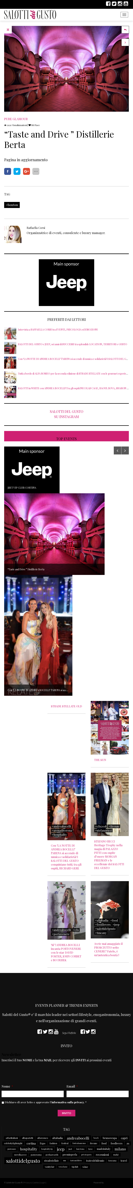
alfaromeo (42, 1137)
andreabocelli (78, 1138)
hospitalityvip (47, 1149)
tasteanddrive (76, 1160)
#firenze (114, 826)
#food (114, 920)
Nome (7, 1086)
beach (96, 1138)
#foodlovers (102, 924)
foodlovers (116, 1143)
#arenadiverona (62, 830)
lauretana (80, 1149)
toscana (112, 1160)
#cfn (76, 930)
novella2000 (20, 1154)
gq (128, 1143)
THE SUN (100, 760)
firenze (93, 1143)
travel (124, 1160)
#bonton (12, 205)
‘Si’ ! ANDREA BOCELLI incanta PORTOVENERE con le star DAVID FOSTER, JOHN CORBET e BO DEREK (66, 952)
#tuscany (101, 933)
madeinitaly (103, 1149)
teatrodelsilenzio (95, 1160)
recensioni (102, 1154)
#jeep (116, 924)
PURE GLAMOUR (16, 119)
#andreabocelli (61, 826)
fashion (53, 1143)
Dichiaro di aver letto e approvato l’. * (46, 1102)
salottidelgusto (23, 1160)
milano (120, 1149)
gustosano (11, 1149)
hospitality (28, 1149)
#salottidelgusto (105, 928)
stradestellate (51, 1160)
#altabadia (101, 920)
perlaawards (52, 1154)
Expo (42, 1143)
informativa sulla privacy (67, 1102)
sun (64, 1160)
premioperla (70, 1154)
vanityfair (49, 1166)
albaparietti (27, 1137)
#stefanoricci (103, 830)
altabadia (57, 1138)
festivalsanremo (79, 1143)
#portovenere (60, 934)
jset (70, 1148)
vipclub (75, 1166)
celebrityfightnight (13, 1143)
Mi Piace (35, 125)
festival (64, 1143)
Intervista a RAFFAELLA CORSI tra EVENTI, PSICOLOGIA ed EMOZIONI (58, 329)
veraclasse (63, 1166)
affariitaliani (12, 1137)
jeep (60, 1149)
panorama (36, 1154)
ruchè (116, 1154)
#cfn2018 (101, 826)
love (90, 1148)
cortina (31, 1143)
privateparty (86, 1154)
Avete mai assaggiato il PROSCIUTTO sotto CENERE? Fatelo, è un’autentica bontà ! (108, 949)
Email (72, 1086)
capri (124, 1138)
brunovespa (110, 1138)
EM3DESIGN (113, 1183)
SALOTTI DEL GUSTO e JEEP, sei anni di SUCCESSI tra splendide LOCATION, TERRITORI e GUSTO (72, 344)
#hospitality (59, 834)
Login (43, 1182)
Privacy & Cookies (31, 1182)
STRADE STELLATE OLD (66, 706)
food (104, 1143)
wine (85, 1166)
